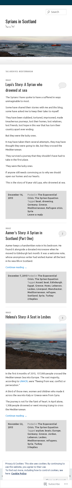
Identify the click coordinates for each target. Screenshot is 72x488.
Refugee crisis (54, 208)
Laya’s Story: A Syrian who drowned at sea (24, 87)
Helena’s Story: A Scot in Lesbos (28, 317)
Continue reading (16, 267)
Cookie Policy (19, 473)
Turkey (50, 295)
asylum (40, 430)
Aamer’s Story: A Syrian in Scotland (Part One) (24, 235)
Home (9, 60)
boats (48, 430)
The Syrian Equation (46, 198)
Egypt (31, 286)
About (21, 60)
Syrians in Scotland (21, 21)
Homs (47, 286)
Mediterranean (36, 208)
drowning (47, 201)
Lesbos (31, 289)
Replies (33, 299)
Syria (30, 211)
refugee (51, 292)
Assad (39, 282)
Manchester (55, 289)
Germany (33, 204)
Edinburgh (56, 282)
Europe (56, 430)
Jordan (52, 434)
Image (8, 80)
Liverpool (41, 289)
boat (38, 201)
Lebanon (57, 286)
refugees (51, 440)
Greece (43, 204)
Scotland (33, 295)
